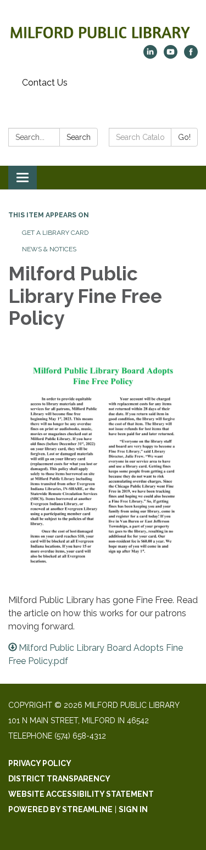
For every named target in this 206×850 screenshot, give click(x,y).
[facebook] (191, 55)
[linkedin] (150, 55)
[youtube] (170, 55)
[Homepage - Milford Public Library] (103, 28)
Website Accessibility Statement (81, 794)
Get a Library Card (55, 233)
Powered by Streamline (60, 809)
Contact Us (45, 82)
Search (78, 137)
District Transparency (59, 778)
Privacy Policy (39, 763)
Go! (184, 137)
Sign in (133, 809)
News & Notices (49, 249)
